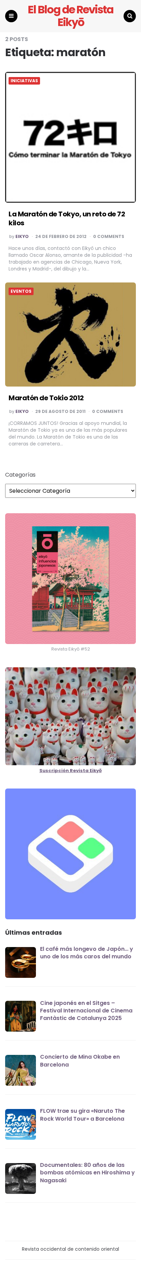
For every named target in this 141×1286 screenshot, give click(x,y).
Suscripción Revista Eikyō (70, 770)
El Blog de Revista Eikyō (70, 16)
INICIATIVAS (24, 80)
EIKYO (22, 236)
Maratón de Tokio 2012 (46, 398)
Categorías (20, 475)
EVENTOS (21, 291)
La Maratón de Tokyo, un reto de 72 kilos (67, 218)
